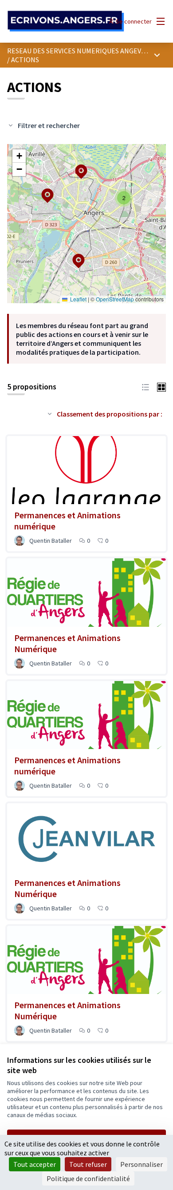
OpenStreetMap (115, 299)
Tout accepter (34, 1164)
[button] (73, 255)
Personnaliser (141, 1164)
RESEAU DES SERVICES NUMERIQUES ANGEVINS (79, 50)
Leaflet (77, 299)
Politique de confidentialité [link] (88, 1178)
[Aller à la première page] (66, 21)
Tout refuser (88, 1164)
